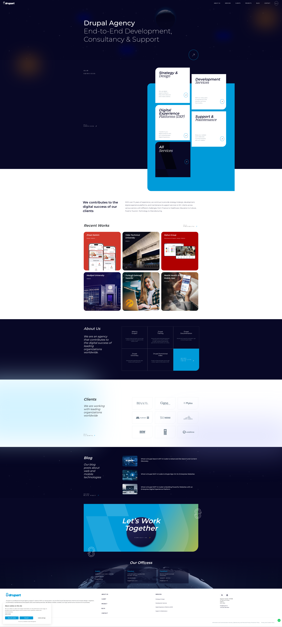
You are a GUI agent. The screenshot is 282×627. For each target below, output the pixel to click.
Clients (237, 3)
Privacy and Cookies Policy (267, 622)
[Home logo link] (9, 3)
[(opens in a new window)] (222, 595)
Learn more (8, 614)
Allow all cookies (12, 618)
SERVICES (159, 594)
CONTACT (105, 613)
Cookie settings (41, 618)
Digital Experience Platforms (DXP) (164, 607)
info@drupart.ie (99, 579)
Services (228, 3)
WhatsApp (279, 620)
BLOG (103, 608)
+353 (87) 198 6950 (99, 576)
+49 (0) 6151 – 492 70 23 (165, 578)
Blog (258, 3)
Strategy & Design (160, 599)
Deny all (26, 618)
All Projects (189, 226)
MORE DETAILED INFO (186, 360)
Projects (248, 3)
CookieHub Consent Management (29, 621)
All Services (89, 125)
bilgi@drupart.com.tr (132, 580)
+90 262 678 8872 (131, 578)
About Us (217, 3)
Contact (267, 3)
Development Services (161, 603)
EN (276, 3)
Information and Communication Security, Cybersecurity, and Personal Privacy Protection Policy (235, 622)
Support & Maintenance (161, 611)
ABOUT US (105, 594)
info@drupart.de (164, 580)
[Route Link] (193, 55)
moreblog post (90, 494)
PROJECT (104, 603)
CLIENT (104, 599)
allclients (88, 435)
